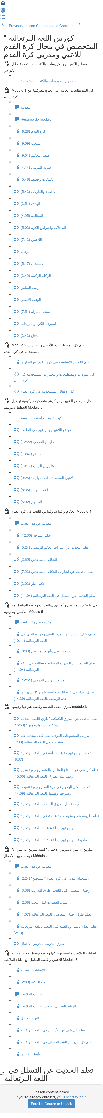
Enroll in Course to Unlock (51, 1103)
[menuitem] (3, 11)
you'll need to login (71, 1096)
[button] (3, 4)
